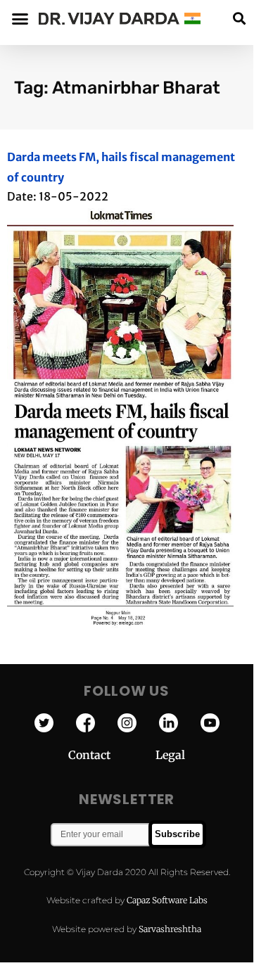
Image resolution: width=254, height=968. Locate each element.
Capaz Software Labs (167, 900)
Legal (170, 755)
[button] (238, 18)
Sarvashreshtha (170, 929)
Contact (111, 755)
